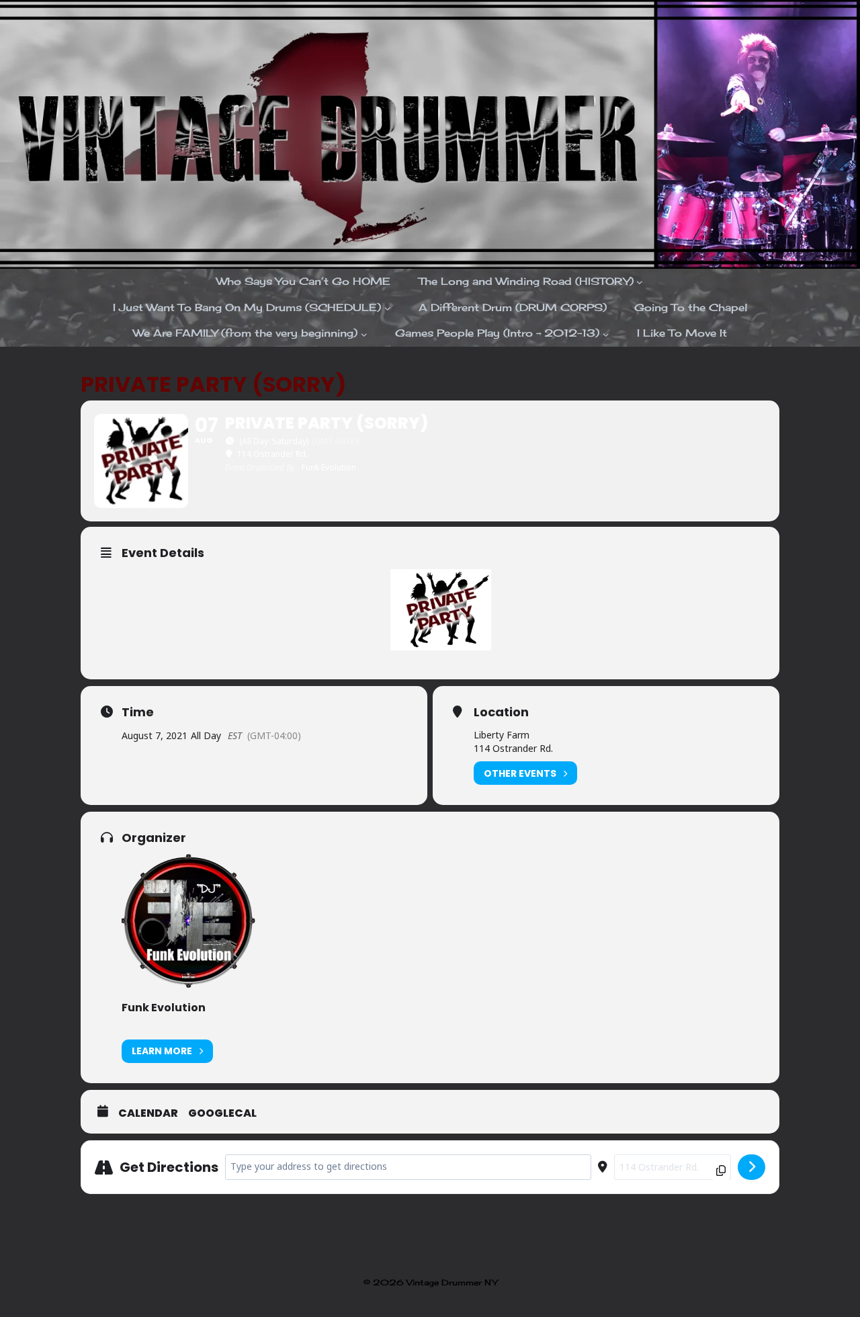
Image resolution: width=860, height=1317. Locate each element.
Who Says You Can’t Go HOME (303, 281)
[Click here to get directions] (751, 1167)
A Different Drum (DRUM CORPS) (513, 307)
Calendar (148, 1113)
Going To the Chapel (690, 307)
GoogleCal (222, 1113)
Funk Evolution (164, 1007)
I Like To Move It (682, 333)
